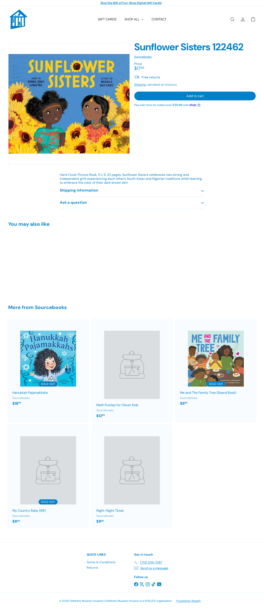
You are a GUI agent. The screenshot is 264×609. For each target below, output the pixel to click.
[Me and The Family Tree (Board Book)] (216, 364)
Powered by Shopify (188, 601)
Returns (92, 568)
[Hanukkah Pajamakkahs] (48, 364)
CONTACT (159, 19)
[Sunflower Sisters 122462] (27, 262)
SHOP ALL (132, 19)
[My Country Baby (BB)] (48, 476)
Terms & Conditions (101, 562)
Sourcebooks (51, 307)
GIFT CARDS (107, 19)
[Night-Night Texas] (132, 476)
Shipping (140, 84)
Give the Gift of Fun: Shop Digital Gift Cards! (131, 3)
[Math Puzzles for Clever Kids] (132, 370)
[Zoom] (69, 103)
